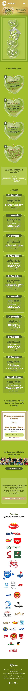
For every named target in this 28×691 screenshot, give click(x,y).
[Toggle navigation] (24, 3)
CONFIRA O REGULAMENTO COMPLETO (14, 498)
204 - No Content (14, 437)
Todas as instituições (14, 468)
